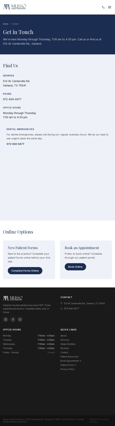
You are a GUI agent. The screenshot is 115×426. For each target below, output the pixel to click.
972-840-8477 (12, 99)
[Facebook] (13, 319)
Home (5, 24)
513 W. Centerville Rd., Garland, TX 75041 (84, 303)
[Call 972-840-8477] (103, 7)
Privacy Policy (67, 369)
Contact (64, 352)
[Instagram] (5, 319)
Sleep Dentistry (68, 344)
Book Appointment (69, 360)
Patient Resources (69, 356)
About (63, 335)
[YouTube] (20, 319)
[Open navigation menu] (109, 7)
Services (64, 340)
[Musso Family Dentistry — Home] (14, 7)
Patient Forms (67, 365)
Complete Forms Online (25, 270)
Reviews (64, 348)
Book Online (75, 266)
